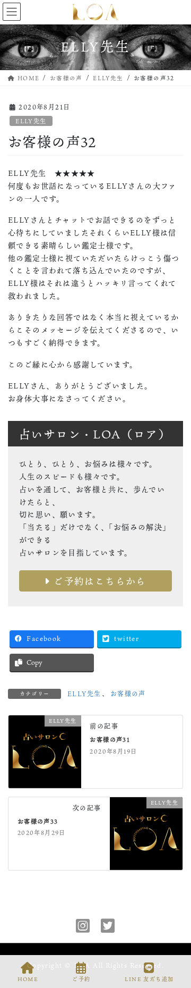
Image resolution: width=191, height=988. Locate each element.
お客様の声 (128, 693)
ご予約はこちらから (98, 581)
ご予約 (81, 979)
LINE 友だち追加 (149, 979)
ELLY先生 (30, 120)
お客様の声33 (38, 821)
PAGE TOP (174, 940)
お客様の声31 (110, 739)
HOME (28, 979)
